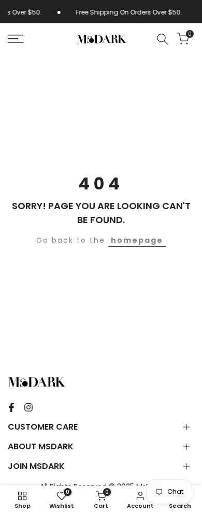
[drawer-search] (162, 39)
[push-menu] (15, 38)
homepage (137, 240)
